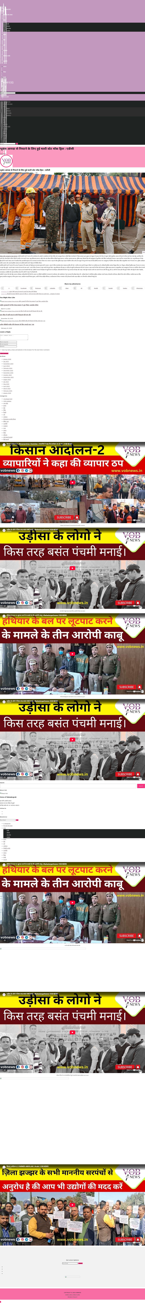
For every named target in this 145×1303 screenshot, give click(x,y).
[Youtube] (3, 814)
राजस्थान (9, 115)
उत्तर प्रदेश (9, 113)
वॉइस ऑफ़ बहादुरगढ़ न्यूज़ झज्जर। (9, 256)
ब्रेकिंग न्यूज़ (6, 421)
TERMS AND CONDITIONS (72, 1294)
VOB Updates (7, 401)
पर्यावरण (5, 124)
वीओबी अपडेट (6, 126)
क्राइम (4, 117)
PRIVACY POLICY (72, 1297)
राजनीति (5, 129)
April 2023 (6, 386)
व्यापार (4, 131)
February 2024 (7, 368)
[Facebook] (3, 811)
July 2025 (6, 361)
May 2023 (6, 384)
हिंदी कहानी (6, 439)
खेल (4, 120)
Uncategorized (7, 399)
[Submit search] (17, 144)
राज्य (4, 106)
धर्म (4, 122)
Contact (136, 3)
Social (5, 138)
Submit (80, 1263)
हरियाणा (9, 111)
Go (17, 820)
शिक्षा (4, 133)
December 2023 (8, 370)
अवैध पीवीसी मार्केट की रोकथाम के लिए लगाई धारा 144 (17, 324)
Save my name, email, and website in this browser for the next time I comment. (26, 350)
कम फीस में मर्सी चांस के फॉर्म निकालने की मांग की (15, 315)
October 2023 (7, 375)
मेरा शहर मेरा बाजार (7, 104)
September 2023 (8, 377)
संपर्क (4, 135)
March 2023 (6, 388)
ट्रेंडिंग (4, 410)
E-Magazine (6, 102)
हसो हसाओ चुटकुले (7, 437)
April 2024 (6, 366)
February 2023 (7, 391)
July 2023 (6, 382)
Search (2, 782)
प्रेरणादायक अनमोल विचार (9, 419)
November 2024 (8, 364)
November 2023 (8, 373)
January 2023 (7, 393)
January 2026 (7, 359)
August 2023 (7, 379)
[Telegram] (74, 1273)
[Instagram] (74, 1269)
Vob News (3, 153)
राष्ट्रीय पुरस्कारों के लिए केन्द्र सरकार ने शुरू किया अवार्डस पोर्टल (19, 305)
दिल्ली (8, 108)
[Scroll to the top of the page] (0, 1302)
